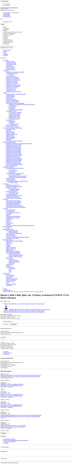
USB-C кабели (10, 98)
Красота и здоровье (11, 280)
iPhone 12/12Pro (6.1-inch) (15, 256)
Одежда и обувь (10, 281)
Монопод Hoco (10, 135)
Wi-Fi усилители (10, 276)
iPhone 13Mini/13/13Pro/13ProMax (14, 241)
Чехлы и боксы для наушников (14, 198)
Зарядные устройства (8, 166)
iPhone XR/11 (9, 250)
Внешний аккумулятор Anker (13, 146)
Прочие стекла (10, 267)
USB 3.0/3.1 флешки (11, 235)
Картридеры (9, 65)
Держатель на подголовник (13, 86)
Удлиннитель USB (13, 124)
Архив (8, 228)
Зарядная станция (10, 178)
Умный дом (6, 273)
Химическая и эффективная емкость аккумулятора (15, 440)
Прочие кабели (10, 120)
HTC (10, 269)
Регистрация (6, 3)
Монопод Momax (10, 131)
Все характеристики (6, 333)
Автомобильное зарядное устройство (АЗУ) (17, 181)
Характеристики (7, 352)
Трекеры (8, 224)
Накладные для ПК (14, 193)
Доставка (5, 54)
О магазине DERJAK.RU (9, 441)
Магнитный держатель (12, 73)
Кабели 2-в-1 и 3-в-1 (11, 99)
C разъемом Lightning (14, 189)
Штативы (8, 130)
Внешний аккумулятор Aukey (13, 147)
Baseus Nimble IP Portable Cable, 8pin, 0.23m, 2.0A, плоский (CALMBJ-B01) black (20, 416)
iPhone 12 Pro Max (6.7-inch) (16, 255)
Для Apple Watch (13, 170)
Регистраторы (9, 222)
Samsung (8, 265)
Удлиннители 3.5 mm (14, 118)
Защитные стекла (7, 239)
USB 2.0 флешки (10, 234)
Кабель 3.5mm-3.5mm (14, 116)
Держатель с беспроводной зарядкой (15, 72)
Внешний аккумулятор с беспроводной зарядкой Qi (19, 143)
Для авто (5, 208)
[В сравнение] (9, 402)
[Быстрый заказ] (7, 402)
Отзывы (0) (6, 354)
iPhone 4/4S (12, 259)
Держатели (6, 70)
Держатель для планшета (12, 78)
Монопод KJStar (10, 138)
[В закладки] (8, 402)
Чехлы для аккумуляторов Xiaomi (14, 164)
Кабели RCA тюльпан (14, 114)
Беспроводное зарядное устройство (15, 168)
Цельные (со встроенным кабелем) (17, 177)
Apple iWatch (12, 268)
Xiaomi (8, 245)
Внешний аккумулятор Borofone (14, 159)
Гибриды (8, 220)
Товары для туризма (11, 284)
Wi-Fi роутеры (9, 274)
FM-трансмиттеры (10, 209)
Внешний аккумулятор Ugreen (13, 152)
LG (10, 272)
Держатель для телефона (12, 77)
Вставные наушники (11, 187)
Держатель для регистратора (13, 79)
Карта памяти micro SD (12, 230)
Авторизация (6, 5)
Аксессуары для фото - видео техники (12, 127)
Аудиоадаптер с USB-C (15, 113)
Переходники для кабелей (12, 126)
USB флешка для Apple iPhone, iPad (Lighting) (17, 237)
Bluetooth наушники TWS (12, 185)
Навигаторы (9, 219)
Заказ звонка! (11, 12)
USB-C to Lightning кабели (12, 100)
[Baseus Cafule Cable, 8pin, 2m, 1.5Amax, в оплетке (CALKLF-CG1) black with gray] (24, 303)
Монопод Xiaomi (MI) (11, 134)
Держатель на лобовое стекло (13, 85)
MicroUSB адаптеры (11, 62)
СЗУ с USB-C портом (14, 174)
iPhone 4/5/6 (9, 258)
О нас (4, 52)
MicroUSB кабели (10, 96)
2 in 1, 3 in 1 (12, 169)
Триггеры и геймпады (11, 87)
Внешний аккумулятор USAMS (14, 155)
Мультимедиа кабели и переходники (15, 103)
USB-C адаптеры (10, 61)
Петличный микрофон (11, 194)
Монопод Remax (10, 133)
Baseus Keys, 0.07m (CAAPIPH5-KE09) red (11, 406)
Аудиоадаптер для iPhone (15, 112)
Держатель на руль (11, 88)
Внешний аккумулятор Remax (13, 151)
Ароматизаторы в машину (12, 217)
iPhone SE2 (9, 243)
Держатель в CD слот (11, 83)
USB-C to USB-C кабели (12, 101)
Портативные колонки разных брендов (16, 207)
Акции (5, 51)
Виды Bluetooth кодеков (9, 439)
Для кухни (9, 277)
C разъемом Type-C (14, 190)
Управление (9, 285)
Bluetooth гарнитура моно (12, 196)
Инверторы (9, 213)
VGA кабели (12, 107)
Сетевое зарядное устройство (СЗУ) (15, 173)
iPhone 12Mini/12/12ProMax (13, 252)
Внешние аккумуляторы (9, 142)
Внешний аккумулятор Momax (13, 148)
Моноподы (9, 139)
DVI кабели (12, 108)
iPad (10, 271)
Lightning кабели (10, 95)
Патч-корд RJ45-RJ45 (11, 125)
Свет (7, 282)
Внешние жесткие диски (12, 238)
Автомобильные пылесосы (13, 212)
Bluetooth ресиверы (11, 69)
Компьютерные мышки (12, 278)
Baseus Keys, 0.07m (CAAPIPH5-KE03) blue (11, 395)
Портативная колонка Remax (13, 200)
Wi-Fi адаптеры (10, 68)
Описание (5, 351)
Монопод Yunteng (10, 137)
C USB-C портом (13, 182)
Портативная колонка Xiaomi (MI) (14, 206)
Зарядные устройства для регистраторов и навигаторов (20, 225)
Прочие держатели (11, 75)
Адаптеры (5, 60)
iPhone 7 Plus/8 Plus (11, 247)
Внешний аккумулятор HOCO (13, 157)
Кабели (5, 92)
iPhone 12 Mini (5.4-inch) (15, 254)
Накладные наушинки (11, 191)
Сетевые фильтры (10, 180)
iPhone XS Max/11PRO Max (13, 251)
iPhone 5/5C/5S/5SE (14, 260)
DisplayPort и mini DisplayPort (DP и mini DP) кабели (22, 104)
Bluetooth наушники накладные (14, 195)
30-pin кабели (12, 121)
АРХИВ (8, 246)
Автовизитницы (10, 211)
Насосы (8, 215)
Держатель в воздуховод (12, 82)
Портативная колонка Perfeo (13, 203)
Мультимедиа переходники (16, 109)
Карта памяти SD (13, 232)
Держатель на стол (11, 90)
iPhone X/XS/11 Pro (11, 248)
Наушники (6, 183)
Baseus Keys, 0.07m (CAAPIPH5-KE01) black (11, 385)
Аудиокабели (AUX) (11, 111)
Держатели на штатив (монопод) (14, 140)
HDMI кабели (12, 105)
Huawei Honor (9, 264)
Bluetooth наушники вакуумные (14, 186)
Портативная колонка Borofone (14, 202)
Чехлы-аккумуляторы (11, 165)
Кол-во (5, 324)
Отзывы (5, 55)
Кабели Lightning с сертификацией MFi (16, 94)
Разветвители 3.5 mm (14, 117)
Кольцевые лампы (10, 129)
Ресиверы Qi (12, 172)
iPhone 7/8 (8, 242)
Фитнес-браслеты (7, 226)
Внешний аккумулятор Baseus (13, 153)
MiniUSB (11, 122)
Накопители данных (8, 229)
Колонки (5, 199)
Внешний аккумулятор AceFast (14, 144)
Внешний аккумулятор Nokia (13, 150)
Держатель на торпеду (11, 81)
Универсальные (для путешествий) (17, 176)
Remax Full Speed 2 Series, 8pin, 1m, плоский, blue (13, 426)
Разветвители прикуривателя (13, 216)
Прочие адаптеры (10, 66)
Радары (8, 221)
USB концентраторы (11, 64)
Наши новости (7, 50)
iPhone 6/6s (12, 263)
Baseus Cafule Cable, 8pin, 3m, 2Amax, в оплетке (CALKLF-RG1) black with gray (20, 376)
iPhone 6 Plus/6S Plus (14, 261)
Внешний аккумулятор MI (12, 156)
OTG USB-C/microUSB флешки (14, 233)
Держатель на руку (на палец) (13, 91)
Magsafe (11, 74)
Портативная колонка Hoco (13, 204)
